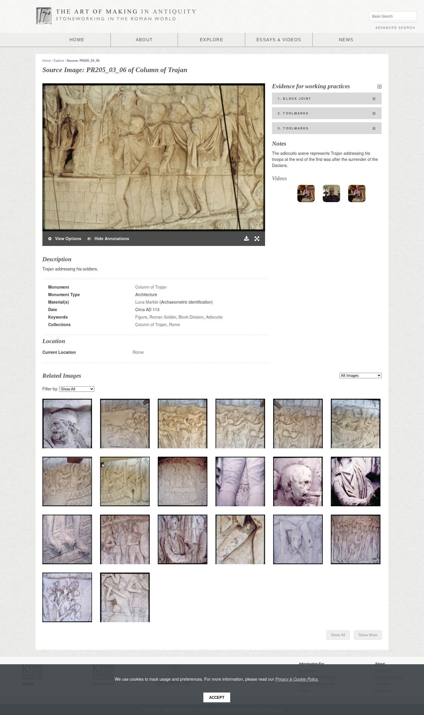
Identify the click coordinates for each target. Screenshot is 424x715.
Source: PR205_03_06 (83, 60)
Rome (138, 352)
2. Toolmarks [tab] (293, 113)
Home (46, 60)
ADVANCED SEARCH (395, 27)
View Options (66, 238)
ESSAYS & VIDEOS (278, 39)
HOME (77, 39)
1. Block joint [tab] (294, 98)
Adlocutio (214, 317)
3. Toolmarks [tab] (293, 128)
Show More (368, 635)
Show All (338, 635)
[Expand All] (380, 86)
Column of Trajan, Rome (157, 324)
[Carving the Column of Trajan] (331, 193)
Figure (141, 317)
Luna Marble (146, 302)
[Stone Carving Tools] (306, 193)
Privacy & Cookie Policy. (297, 679)
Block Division (191, 317)
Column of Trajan (151, 287)
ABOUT (144, 39)
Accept (216, 697)
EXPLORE (211, 39)
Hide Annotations (110, 238)
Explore (59, 60)
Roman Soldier (162, 317)
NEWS (346, 39)
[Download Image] (246, 239)
